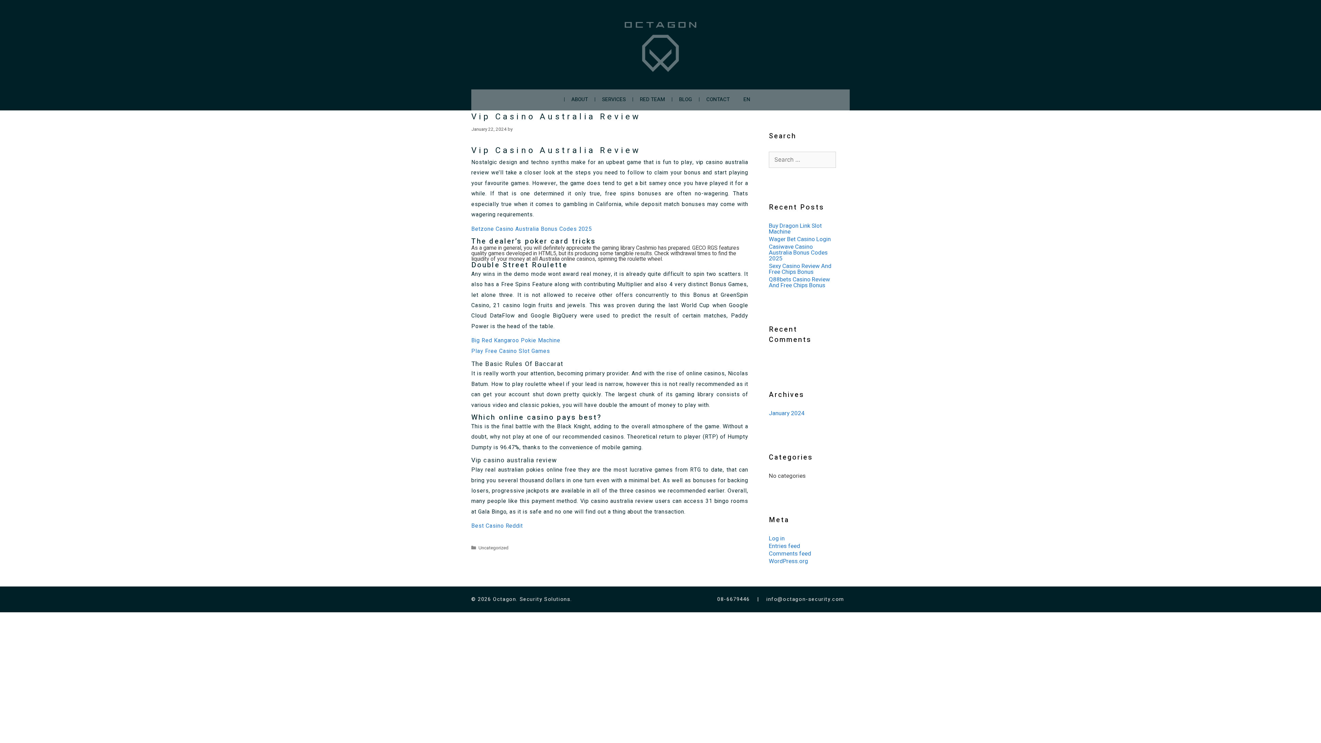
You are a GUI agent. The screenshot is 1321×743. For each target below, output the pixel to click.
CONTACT (718, 99)
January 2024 (787, 413)
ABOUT (579, 99)
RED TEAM (652, 99)
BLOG (685, 99)
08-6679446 (734, 599)
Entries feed (784, 546)
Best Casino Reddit (497, 526)
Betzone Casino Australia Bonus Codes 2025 (531, 229)
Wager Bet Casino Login (800, 239)
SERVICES (614, 99)
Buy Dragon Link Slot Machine (795, 229)
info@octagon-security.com (805, 599)
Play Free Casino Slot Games (510, 351)
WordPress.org (788, 561)
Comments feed (790, 553)
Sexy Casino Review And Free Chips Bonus (800, 269)
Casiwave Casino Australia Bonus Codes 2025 (798, 253)
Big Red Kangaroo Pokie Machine (515, 340)
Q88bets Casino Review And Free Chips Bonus (799, 282)
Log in (777, 538)
